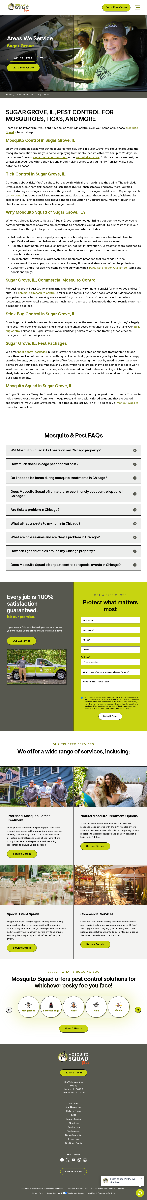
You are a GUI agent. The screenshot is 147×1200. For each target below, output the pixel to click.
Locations (73, 1139)
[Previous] (9, 1010)
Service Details (22, 854)
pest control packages (32, 352)
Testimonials (73, 1131)
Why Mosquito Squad (26, 212)
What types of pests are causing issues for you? (106, 672)
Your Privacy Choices (75, 1193)
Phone (86, 640)
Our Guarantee (22, 641)
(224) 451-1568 (22, 58)
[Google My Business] (85, 1161)
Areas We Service (25, 95)
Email (85, 650)
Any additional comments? (96, 682)
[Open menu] (137, 7)
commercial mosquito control (36, 293)
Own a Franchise (73, 1135)
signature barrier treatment (50, 157)
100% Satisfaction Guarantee (108, 267)
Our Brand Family (73, 1143)
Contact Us (73, 1127)
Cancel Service (74, 1119)
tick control (16, 195)
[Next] (138, 1010)
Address (85, 657)
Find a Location (73, 1171)
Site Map (91, 1193)
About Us (73, 1123)
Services (73, 1103)
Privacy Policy (125, 708)
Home (8, 95)
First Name (88, 620)
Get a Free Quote (116, 7)
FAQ (73, 1115)
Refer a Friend (73, 1111)
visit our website (127, 402)
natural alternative (87, 157)
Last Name (88, 630)
